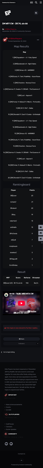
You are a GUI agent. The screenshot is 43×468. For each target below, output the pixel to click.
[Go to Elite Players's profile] (5, 40)
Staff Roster (10, 424)
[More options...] (38, 40)
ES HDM (8, 410)
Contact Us (21, 454)
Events (8, 407)
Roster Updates (11, 429)
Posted (17, 41)
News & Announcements (14, 404)
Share (22, 339)
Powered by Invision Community (21, 464)
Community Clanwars (24, 31)
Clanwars (9, 426)
